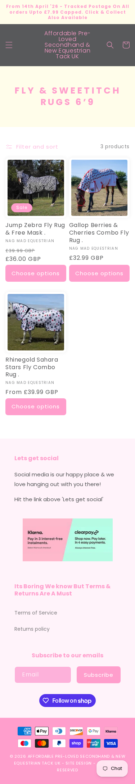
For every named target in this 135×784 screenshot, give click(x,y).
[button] (9, 45)
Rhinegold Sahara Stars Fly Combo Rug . (31, 367)
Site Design (79, 763)
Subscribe (98, 675)
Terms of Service (35, 612)
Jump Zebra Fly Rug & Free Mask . (35, 229)
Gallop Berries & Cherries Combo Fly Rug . (99, 233)
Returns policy (32, 629)
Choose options (36, 273)
